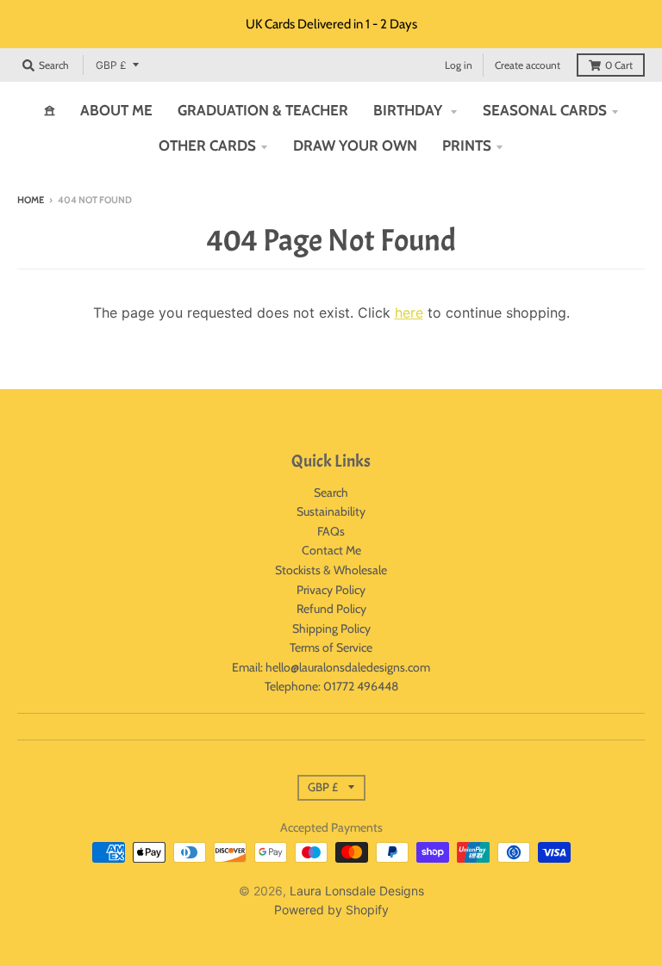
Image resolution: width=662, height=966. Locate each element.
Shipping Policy (331, 628)
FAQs (331, 531)
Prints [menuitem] (466, 145)
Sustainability (331, 511)
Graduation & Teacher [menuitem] (263, 110)
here (409, 312)
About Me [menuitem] (116, 110)
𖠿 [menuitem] (49, 110)
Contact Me (331, 550)
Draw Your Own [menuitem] (355, 145)
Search (331, 492)
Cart (619, 65)
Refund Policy (331, 608)
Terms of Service (331, 647)
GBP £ (111, 65)
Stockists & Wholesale (331, 570)
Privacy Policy (331, 590)
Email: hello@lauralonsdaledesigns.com (331, 667)
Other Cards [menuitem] (207, 145)
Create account (527, 65)
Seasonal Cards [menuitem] (545, 110)
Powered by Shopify (331, 909)
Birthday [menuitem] (409, 110)
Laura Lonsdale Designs (357, 890)
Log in (458, 65)
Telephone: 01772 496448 (331, 686)
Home (30, 200)
